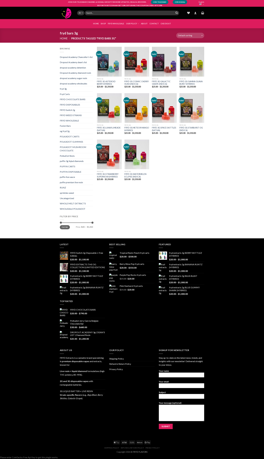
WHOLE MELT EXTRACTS (73, 203)
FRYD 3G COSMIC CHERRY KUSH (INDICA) (136, 82)
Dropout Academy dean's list (73, 62)
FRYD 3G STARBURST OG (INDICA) (191, 129)
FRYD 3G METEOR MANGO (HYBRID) (136, 129)
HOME (96, 24)
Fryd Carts (65, 94)
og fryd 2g (65, 131)
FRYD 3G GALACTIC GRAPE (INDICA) (161, 82)
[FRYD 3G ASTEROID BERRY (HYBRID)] (109, 61)
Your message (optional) (170, 403)
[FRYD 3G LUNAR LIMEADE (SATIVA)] (109, 108)
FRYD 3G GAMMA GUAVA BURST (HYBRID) (191, 82)
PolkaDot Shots (67, 156)
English (201, 2)
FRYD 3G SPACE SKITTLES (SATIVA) (164, 129)
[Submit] (176, 13)
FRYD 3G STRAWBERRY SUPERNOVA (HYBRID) (108, 175)
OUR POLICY (131, 24)
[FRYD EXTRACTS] (66, 13)
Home (64, 38)
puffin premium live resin (71, 182)
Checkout (166, 24)
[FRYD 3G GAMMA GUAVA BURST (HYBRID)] (191, 61)
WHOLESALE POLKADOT (72, 208)
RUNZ (63, 187)
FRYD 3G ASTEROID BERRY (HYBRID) (106, 82)
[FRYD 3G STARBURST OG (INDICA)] (191, 108)
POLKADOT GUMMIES (71, 141)
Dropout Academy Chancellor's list (76, 57)
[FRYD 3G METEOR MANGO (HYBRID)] (136, 108)
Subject (162, 392)
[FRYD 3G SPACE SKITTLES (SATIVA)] (164, 108)
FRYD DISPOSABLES (70, 104)
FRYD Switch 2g (67, 110)
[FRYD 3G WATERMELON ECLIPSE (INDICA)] (136, 154)
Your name (164, 371)
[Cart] (202, 13)
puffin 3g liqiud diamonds (72, 161)
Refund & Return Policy (120, 364)
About (144, 24)
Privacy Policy (116, 369)
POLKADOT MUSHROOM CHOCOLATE (73, 149)
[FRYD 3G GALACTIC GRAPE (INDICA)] (164, 61)
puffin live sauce (67, 177)
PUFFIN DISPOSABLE (70, 171)
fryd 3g (63, 88)
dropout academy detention (73, 67)
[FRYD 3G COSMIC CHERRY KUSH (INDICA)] (136, 61)
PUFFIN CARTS (67, 166)
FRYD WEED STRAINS (71, 115)
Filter (65, 227)
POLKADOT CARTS (69, 136)
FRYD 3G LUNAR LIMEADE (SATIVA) (109, 129)
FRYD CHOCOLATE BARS (72, 99)
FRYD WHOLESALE (116, 24)
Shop (103, 24)
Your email (164, 382)
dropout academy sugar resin (73, 78)
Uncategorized (67, 198)
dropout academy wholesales (73, 83)
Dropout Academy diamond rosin (75, 72)
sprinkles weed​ (67, 193)
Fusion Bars (65, 125)
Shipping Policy (116, 358)
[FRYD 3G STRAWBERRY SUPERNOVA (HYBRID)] (109, 154)
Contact (154, 24)
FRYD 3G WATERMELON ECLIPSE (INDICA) (135, 175)
